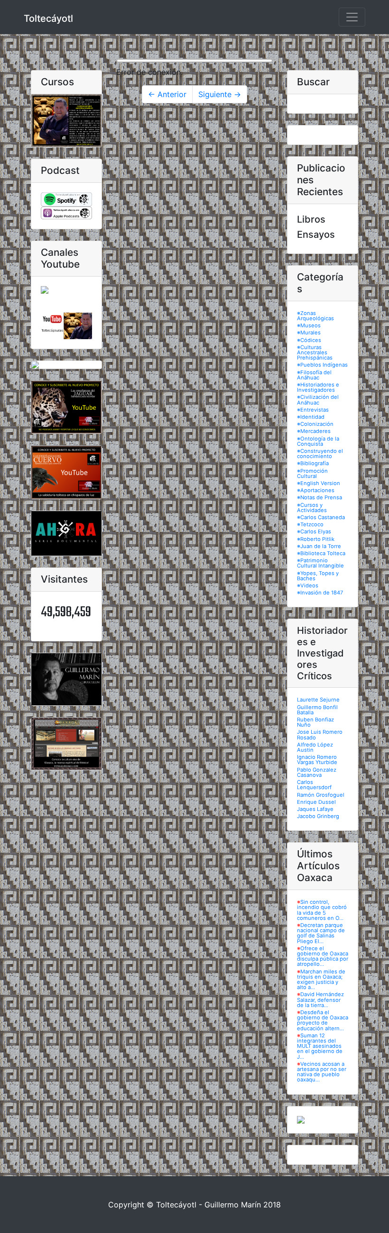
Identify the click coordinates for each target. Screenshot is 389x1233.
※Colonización (315, 424)
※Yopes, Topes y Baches (318, 576)
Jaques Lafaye (315, 809)
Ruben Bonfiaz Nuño (315, 722)
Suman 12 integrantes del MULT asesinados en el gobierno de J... (320, 1046)
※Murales (309, 332)
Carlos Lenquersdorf (314, 785)
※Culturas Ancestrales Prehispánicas (315, 352)
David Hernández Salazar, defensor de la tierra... (320, 999)
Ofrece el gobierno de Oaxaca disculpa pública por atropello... (322, 956)
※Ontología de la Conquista (318, 441)
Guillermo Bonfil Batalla (317, 710)
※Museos (309, 325)
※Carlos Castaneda (321, 517)
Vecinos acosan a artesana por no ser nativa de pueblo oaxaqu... (321, 1072)
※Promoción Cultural (312, 473)
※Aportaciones (315, 490)
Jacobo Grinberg (318, 816)
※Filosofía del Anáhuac (314, 375)
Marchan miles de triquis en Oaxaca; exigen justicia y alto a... (321, 979)
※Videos (307, 585)
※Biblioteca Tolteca (321, 553)
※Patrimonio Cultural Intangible (320, 563)
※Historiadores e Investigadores (318, 387)
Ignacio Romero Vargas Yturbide (317, 759)
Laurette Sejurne (318, 699)
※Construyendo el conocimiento (320, 453)
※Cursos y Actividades (312, 507)
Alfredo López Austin (315, 747)
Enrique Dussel (316, 802)
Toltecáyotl (48, 18)
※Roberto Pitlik (315, 539)
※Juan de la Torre (319, 546)
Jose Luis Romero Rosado (320, 734)
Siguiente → (219, 94)
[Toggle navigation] (352, 17)
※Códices (309, 340)
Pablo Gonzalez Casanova (316, 772)
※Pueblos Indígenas (322, 364)
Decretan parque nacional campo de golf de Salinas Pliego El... (321, 933)
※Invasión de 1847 (320, 592)
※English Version (318, 483)
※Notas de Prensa (319, 497)
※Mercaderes (314, 431)
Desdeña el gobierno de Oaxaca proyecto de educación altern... (322, 1020)
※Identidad (310, 417)
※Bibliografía (313, 463)
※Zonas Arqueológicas (315, 316)
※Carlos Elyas (314, 531)
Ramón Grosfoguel (320, 795)
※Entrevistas (313, 409)
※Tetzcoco (310, 524)
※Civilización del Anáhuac (318, 399)
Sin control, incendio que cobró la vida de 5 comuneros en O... (322, 910)
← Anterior (167, 94)
